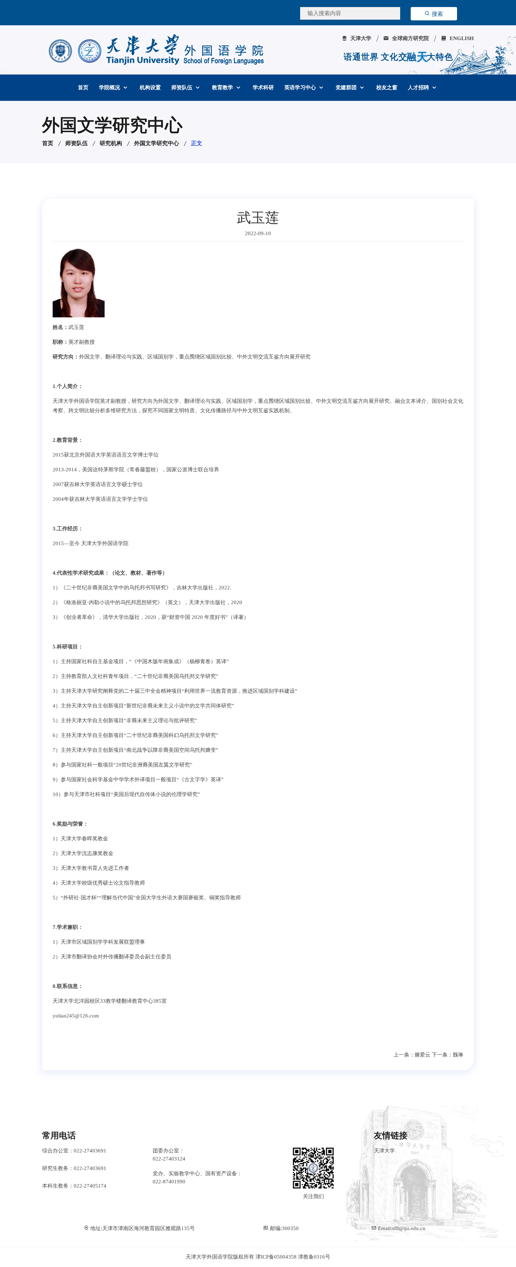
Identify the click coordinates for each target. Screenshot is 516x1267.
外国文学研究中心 (156, 143)
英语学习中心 (300, 87)
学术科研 (263, 87)
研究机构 (111, 143)
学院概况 (110, 87)
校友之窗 (386, 87)
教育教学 (223, 87)
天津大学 (360, 38)
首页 (83, 87)
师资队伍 (182, 87)
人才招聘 (419, 87)
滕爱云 (422, 1055)
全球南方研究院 (410, 38)
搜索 (436, 14)
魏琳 (458, 1055)
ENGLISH (461, 38)
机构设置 (150, 87)
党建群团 (347, 87)
